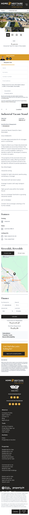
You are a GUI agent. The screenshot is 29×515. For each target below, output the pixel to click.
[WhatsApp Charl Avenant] (10, 58)
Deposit (17, 302)
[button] (1, 21)
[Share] (28, 10)
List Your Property (7, 426)
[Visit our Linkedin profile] (13, 404)
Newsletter (7, 91)
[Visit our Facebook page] (11, 397)
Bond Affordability (8, 337)
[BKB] (14, 388)
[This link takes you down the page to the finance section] (2, 126)
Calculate (14, 316)
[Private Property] (6, 488)
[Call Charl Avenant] (7, 58)
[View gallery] (8, 35)
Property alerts (8, 93)
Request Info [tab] (8, 62)
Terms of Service (9, 101)
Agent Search (6, 414)
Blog (3, 418)
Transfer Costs (7, 335)
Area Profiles (6, 430)
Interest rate (4, 308)
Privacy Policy (6, 98)
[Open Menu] (26, 4)
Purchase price (5, 302)
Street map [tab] (7, 253)
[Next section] (6, 109)
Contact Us (5, 416)
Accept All (24, 511)
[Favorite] (24, 10)
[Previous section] (1, 109)
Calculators (5, 432)
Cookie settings (6, 511)
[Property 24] (18, 488)
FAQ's (3, 438)
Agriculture (5, 420)
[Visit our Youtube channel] (17, 397)
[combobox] (23, 311)
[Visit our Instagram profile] (14, 397)
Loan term (17, 308)
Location (19, 109)
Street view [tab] (21, 253)
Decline (15, 511)
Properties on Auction (8, 440)
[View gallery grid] (12, 35)
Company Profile (7, 413)
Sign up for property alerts (14, 353)
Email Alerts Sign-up (8, 428)
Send (24, 105)
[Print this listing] (17, 35)
